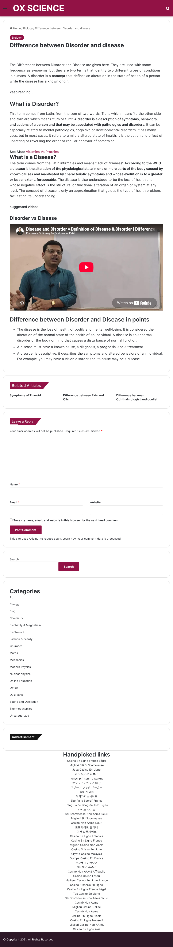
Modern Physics (20, 667)
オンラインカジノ (86, 862)
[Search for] (168, 10)
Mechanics (17, 660)
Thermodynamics (21, 708)
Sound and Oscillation (24, 701)
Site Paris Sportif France (87, 800)
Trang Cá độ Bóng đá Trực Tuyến (86, 805)
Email (14, 502)
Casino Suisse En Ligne (86, 849)
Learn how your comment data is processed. (92, 538)
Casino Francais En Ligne (86, 884)
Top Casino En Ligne (86, 893)
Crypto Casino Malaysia (86, 853)
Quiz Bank (16, 694)
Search (14, 559)
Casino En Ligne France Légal (86, 760)
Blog (12, 611)
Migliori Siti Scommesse (86, 818)
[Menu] (5, 10)
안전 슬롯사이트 (87, 831)
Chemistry (16, 618)
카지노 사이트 (86, 809)
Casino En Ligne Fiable (86, 915)
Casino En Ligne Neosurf (86, 920)
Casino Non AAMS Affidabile (86, 871)
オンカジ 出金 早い (86, 774)
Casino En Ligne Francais (86, 836)
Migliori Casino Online (86, 907)
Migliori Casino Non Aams (86, 845)
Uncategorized (19, 715)
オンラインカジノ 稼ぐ (86, 783)
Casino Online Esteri (86, 876)
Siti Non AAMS (86, 867)
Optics (14, 687)
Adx (12, 597)
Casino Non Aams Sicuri (86, 822)
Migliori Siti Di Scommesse (86, 765)
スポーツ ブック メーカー (87, 787)
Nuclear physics (20, 673)
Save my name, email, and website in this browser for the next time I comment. (66, 520)
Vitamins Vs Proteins (42, 152)
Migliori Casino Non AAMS (86, 924)
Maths (14, 653)
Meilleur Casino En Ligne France (86, 880)
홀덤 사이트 (86, 791)
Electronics (17, 632)
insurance (16, 646)
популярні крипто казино (87, 778)
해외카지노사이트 (86, 796)
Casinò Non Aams (86, 902)
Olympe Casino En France (86, 858)
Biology (28, 28)
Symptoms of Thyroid (25, 395)
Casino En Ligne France (86, 840)
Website (95, 502)
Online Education (21, 680)
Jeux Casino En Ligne (86, 769)
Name (15, 484)
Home (16, 28)
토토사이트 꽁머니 (86, 827)
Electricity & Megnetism (25, 625)
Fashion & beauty (21, 639)
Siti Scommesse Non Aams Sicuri (86, 814)
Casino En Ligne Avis (86, 929)
